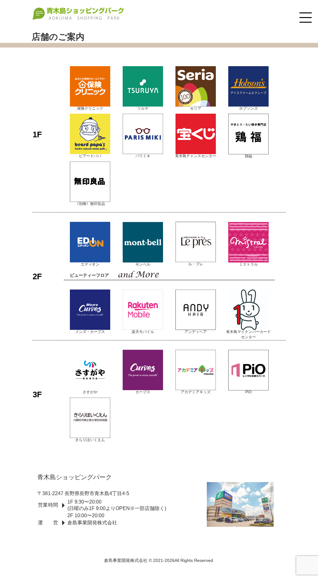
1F (37, 134)
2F (37, 276)
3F (37, 394)
